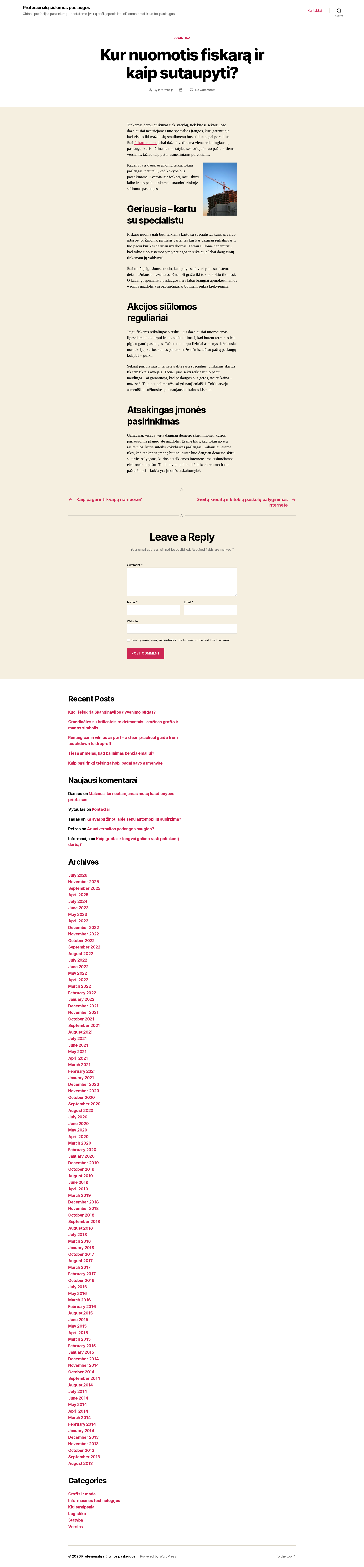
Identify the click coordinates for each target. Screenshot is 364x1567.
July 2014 (77, 1391)
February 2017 (82, 1273)
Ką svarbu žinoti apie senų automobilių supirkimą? (133, 819)
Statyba (75, 1520)
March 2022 (79, 986)
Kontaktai (315, 11)
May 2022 (77, 973)
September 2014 (84, 1378)
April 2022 (78, 979)
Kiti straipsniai (82, 1507)
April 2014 (78, 1411)
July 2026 (77, 875)
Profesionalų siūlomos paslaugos (56, 7)
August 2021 (80, 1032)
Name (132, 602)
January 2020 (81, 1156)
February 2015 (82, 1345)
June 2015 (78, 1319)
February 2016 (82, 1306)
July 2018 (77, 1234)
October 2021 (81, 1019)
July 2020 (77, 1117)
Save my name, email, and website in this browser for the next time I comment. (181, 640)
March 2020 (79, 1143)
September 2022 (84, 947)
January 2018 (81, 1247)
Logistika (182, 38)
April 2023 (78, 921)
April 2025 (78, 894)
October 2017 (81, 1254)
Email (188, 602)
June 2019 (78, 1182)
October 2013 (81, 1450)
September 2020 (84, 1104)
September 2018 (84, 1221)
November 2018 (83, 1208)
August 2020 (80, 1110)
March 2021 (79, 1064)
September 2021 (84, 1025)
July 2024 (77, 901)
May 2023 (77, 914)
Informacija (165, 90)
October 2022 (81, 940)
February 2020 (82, 1149)
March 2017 (79, 1267)
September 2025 (84, 888)
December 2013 (83, 1437)
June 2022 (78, 966)
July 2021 (77, 1038)
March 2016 (79, 1300)
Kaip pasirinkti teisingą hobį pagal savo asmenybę (115, 763)
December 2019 (83, 1162)
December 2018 (83, 1202)
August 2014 (80, 1385)
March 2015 (79, 1339)
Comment (135, 565)
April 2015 (78, 1332)
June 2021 (78, 1045)
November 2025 (83, 881)
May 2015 (77, 1326)
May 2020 (77, 1130)
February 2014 (82, 1424)
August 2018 (80, 1228)
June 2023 (78, 907)
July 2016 (77, 1287)
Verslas (75, 1526)
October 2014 (81, 1372)
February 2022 (82, 993)
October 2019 (81, 1169)
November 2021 (83, 1012)
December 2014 (83, 1359)
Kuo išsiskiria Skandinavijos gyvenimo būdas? (112, 712)
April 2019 (78, 1189)
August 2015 (80, 1313)
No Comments (205, 90)
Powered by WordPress (158, 1556)
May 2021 (77, 1051)
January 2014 (81, 1430)
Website (132, 621)
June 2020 (78, 1123)
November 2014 (83, 1365)
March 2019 (79, 1195)
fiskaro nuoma (145, 142)
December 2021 (83, 1006)
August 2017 (80, 1260)
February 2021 (82, 1071)
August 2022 (80, 953)
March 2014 (79, 1417)
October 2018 (81, 1215)
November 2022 (83, 934)
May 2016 (77, 1293)
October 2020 (81, 1097)
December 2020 (83, 1084)
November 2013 (83, 1443)
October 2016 (81, 1280)
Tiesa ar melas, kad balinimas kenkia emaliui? (111, 753)
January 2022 (81, 999)
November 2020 (83, 1090)
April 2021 (78, 1058)
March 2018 (79, 1241)
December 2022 (83, 927)
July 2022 (77, 960)
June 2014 (78, 1398)
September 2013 (84, 1456)
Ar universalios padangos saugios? (120, 829)
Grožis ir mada (82, 1494)
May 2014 (77, 1404)
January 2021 (81, 1077)
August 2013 (80, 1463)
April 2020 (78, 1136)
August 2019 (80, 1176)
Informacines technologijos (94, 1500)
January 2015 (81, 1352)
